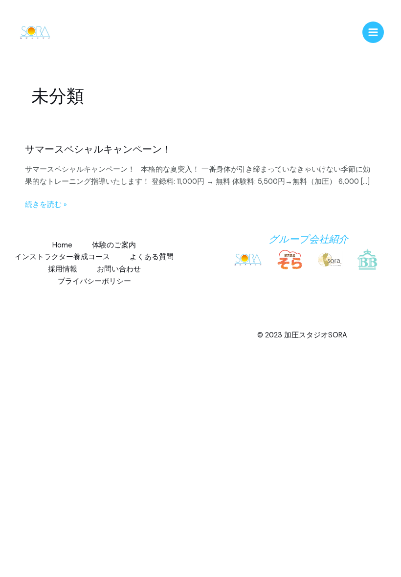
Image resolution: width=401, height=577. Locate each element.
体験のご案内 (114, 245)
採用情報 (62, 269)
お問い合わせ (119, 269)
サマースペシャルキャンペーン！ (98, 149)
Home (62, 245)
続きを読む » (46, 205)
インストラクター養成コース (62, 257)
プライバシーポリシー (94, 281)
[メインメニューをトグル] (373, 32)
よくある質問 (152, 257)
